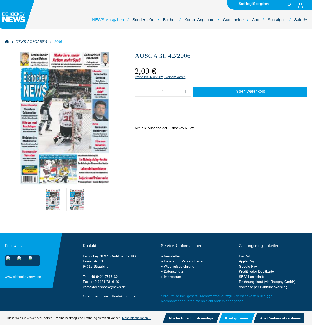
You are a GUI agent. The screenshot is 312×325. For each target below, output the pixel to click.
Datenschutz (173, 271)
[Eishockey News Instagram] (9, 259)
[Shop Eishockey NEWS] (7, 41)
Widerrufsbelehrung (179, 266)
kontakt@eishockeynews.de (104, 287)
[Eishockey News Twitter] (32, 259)
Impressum (172, 277)
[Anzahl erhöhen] (186, 92)
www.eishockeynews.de (11, 276)
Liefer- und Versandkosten (184, 261)
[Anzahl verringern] (140, 92)
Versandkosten (247, 296)
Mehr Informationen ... (136, 318)
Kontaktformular (124, 296)
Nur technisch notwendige (191, 318)
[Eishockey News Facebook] (21, 259)
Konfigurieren (236, 318)
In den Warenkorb (250, 91)
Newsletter (172, 256)
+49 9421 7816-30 (103, 277)
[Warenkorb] (309, 5)
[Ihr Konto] (300, 5)
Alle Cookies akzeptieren (280, 318)
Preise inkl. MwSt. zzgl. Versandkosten (160, 77)
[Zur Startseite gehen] (18, 14)
